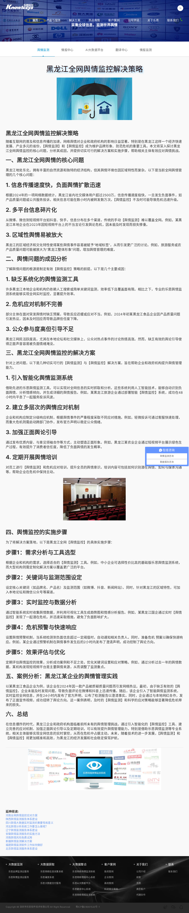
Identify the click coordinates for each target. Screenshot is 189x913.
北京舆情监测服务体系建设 (21, 848)
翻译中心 (122, 50)
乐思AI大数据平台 (81, 883)
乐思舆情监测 (33, 388)
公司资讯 (133, 20)
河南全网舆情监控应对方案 (21, 815)
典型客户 (140, 889)
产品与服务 (54, 20)
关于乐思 (153, 20)
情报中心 (67, 50)
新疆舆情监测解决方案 (19, 841)
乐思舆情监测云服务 (18, 877)
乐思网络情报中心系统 (83, 877)
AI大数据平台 (94, 50)
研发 (138, 877)
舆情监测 (43, 50)
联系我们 (172, 20)
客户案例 (113, 20)
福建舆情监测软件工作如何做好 (24, 844)
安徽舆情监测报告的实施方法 (23, 833)
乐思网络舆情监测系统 (83, 871)
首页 (35, 20)
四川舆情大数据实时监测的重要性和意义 (29, 822)
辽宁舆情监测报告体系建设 (21, 830)
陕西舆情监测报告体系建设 (21, 818)
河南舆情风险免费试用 (19, 837)
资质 (138, 883)
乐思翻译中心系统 (81, 889)
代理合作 (140, 894)
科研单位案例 (111, 889)
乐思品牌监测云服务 (18, 871)
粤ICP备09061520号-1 (88, 906)
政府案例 (108, 871)
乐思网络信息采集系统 (51, 871)
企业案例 (108, 877)
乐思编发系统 (47, 877)
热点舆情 (94, 20)
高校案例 (108, 883)
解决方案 (74, 20)
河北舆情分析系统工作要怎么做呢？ (27, 826)
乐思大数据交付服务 (50, 883)
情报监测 (146, 50)
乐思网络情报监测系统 (83, 894)
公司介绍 (140, 871)
